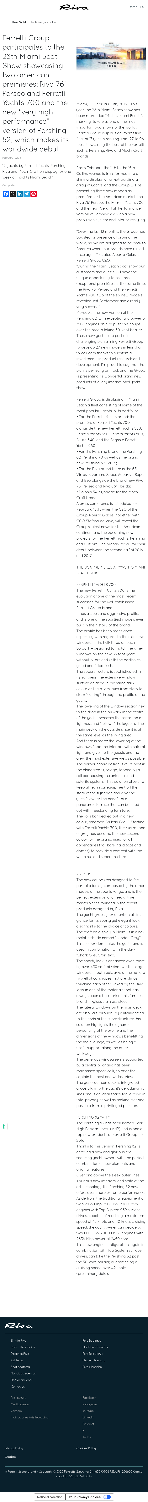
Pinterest (88, 1424)
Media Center (20, 1404)
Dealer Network (21, 1380)
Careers (16, 1411)
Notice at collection (49, 1497)
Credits (10, 1457)
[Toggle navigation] (11, 7)
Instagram (89, 1404)
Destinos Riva (20, 1354)
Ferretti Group (17, 1472)
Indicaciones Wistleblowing (30, 1417)
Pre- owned (18, 1398)
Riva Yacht (19, 22)
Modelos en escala (95, 1347)
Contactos (18, 1386)
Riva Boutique (91, 1341)
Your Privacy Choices (85, 1497)
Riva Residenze (92, 1354)
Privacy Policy (14, 1448)
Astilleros (17, 1360)
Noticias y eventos (43, 22)
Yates (133, 7)
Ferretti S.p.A (74, 1472)
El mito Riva (18, 1341)
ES (142, 7)
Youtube (88, 1411)
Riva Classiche (92, 1367)
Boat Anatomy (20, 1367)
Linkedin (88, 1417)
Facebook (89, 1398)
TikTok (86, 1437)
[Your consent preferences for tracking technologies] (3, 1126)
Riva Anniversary (93, 1360)
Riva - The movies (23, 1347)
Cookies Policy (86, 1448)
